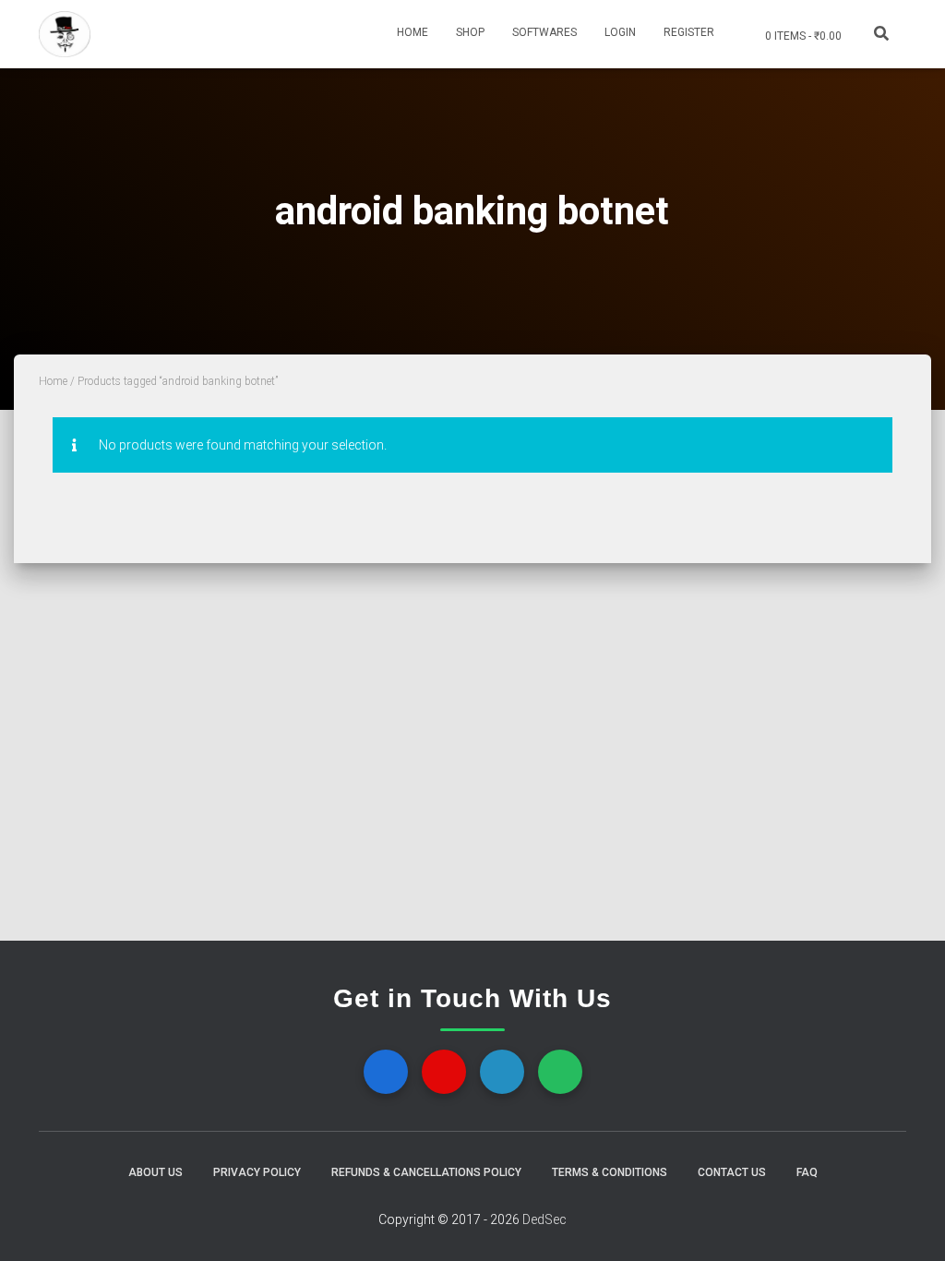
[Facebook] (386, 1072)
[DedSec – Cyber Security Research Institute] (64, 34)
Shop (470, 32)
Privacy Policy (257, 1172)
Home (412, 32)
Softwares (544, 32)
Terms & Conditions (609, 1172)
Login (620, 32)
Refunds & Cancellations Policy (426, 1172)
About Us (155, 1172)
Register (689, 32)
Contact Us (732, 1172)
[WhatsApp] (560, 1072)
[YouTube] (444, 1072)
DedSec (544, 1219)
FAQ (807, 1172)
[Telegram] (502, 1072)
